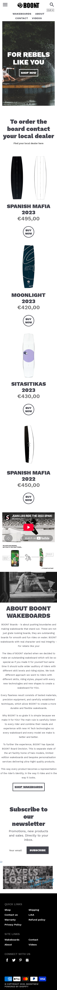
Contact (21, 18)
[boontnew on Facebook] (7, 962)
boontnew (32, 984)
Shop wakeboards (29, 787)
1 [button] (25, 104)
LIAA (31, 914)
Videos (37, 18)
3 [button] (31, 104)
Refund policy (37, 919)
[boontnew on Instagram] (27, 962)
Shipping (34, 909)
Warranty (10, 919)
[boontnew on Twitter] (13, 962)
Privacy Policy (13, 924)
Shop (8, 909)
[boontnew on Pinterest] (20, 962)
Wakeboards (22, 13)
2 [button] (28, 104)
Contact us (11, 914)
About (39, 13)
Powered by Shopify (16, 986)
